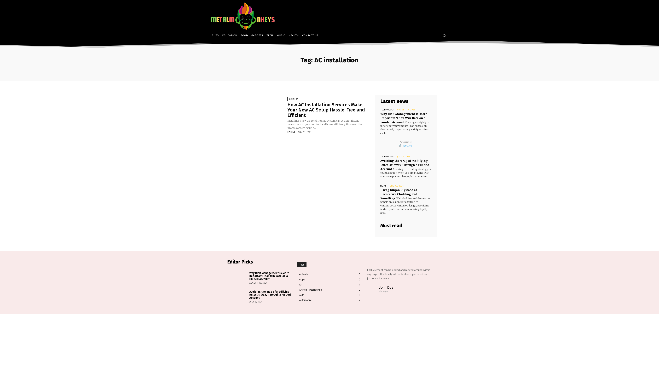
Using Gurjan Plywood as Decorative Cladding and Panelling (398, 194)
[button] (444, 35)
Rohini (291, 132)
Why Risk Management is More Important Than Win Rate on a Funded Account (403, 118)
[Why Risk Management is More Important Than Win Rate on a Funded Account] (237, 277)
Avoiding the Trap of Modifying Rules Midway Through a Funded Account (404, 165)
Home (383, 186)
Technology (387, 110)
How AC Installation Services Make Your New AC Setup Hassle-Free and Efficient (326, 110)
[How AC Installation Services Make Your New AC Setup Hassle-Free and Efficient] (255, 115)
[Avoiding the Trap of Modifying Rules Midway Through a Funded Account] (237, 296)
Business (293, 99)
